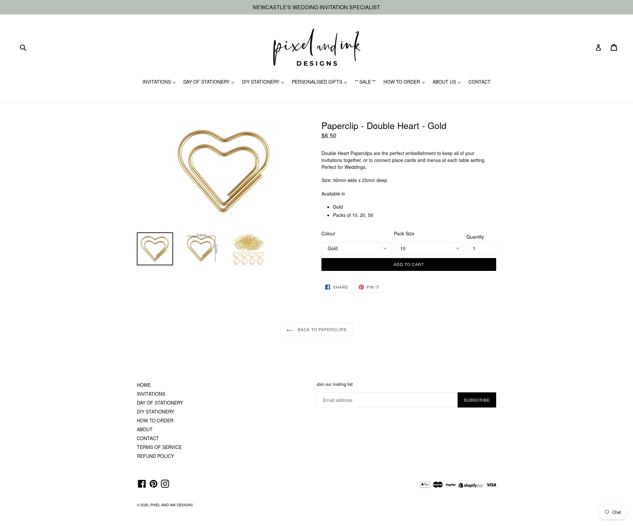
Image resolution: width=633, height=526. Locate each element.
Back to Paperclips (321, 329)
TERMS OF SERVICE (159, 447)
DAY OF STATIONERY (207, 81)
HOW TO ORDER (402, 81)
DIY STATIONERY (261, 81)
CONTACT (479, 81)
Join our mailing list (334, 384)
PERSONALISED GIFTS (318, 81)
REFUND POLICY (155, 456)
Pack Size (404, 233)
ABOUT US (445, 81)
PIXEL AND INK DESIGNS (171, 504)
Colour (328, 233)
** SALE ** (365, 81)
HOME (144, 384)
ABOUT (145, 429)
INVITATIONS (157, 81)
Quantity (475, 236)
